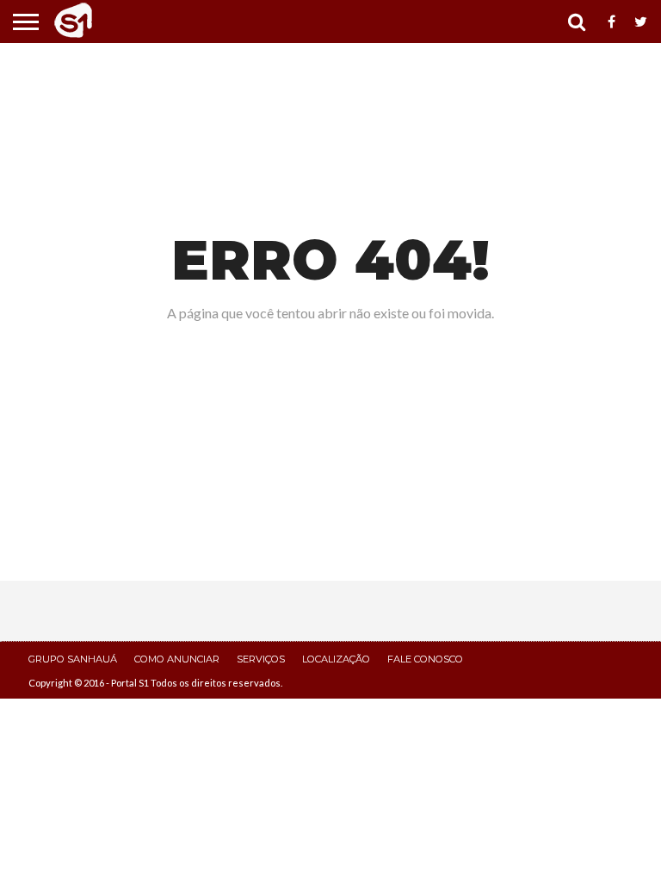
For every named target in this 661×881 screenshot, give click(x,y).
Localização (336, 659)
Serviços (261, 659)
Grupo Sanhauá (72, 659)
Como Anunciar (176, 659)
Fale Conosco (425, 659)
